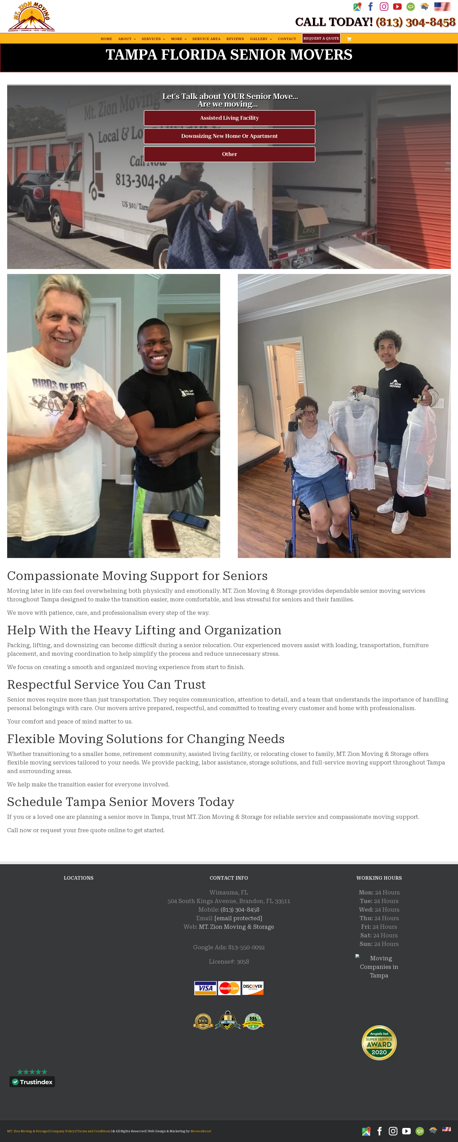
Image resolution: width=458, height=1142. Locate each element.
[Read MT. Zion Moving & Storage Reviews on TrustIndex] (32, 1083)
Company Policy (62, 1131)
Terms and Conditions (93, 1131)
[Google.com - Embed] (78, 924)
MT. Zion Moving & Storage (236, 927)
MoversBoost (201, 1131)
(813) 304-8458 (240, 909)
